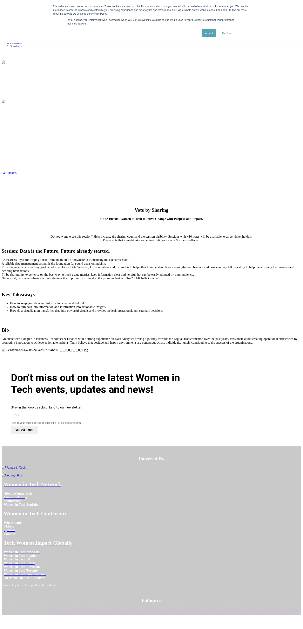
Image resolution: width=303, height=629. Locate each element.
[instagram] (26, 611)
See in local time (74, 130)
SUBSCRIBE (25, 430)
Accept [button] (209, 33)
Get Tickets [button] (9, 173)
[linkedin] (16, 611)
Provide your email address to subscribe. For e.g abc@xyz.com (46, 422)
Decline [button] (226, 33)
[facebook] (6, 611)
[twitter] (36, 611)
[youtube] (46, 611)
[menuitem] (18, 493)
